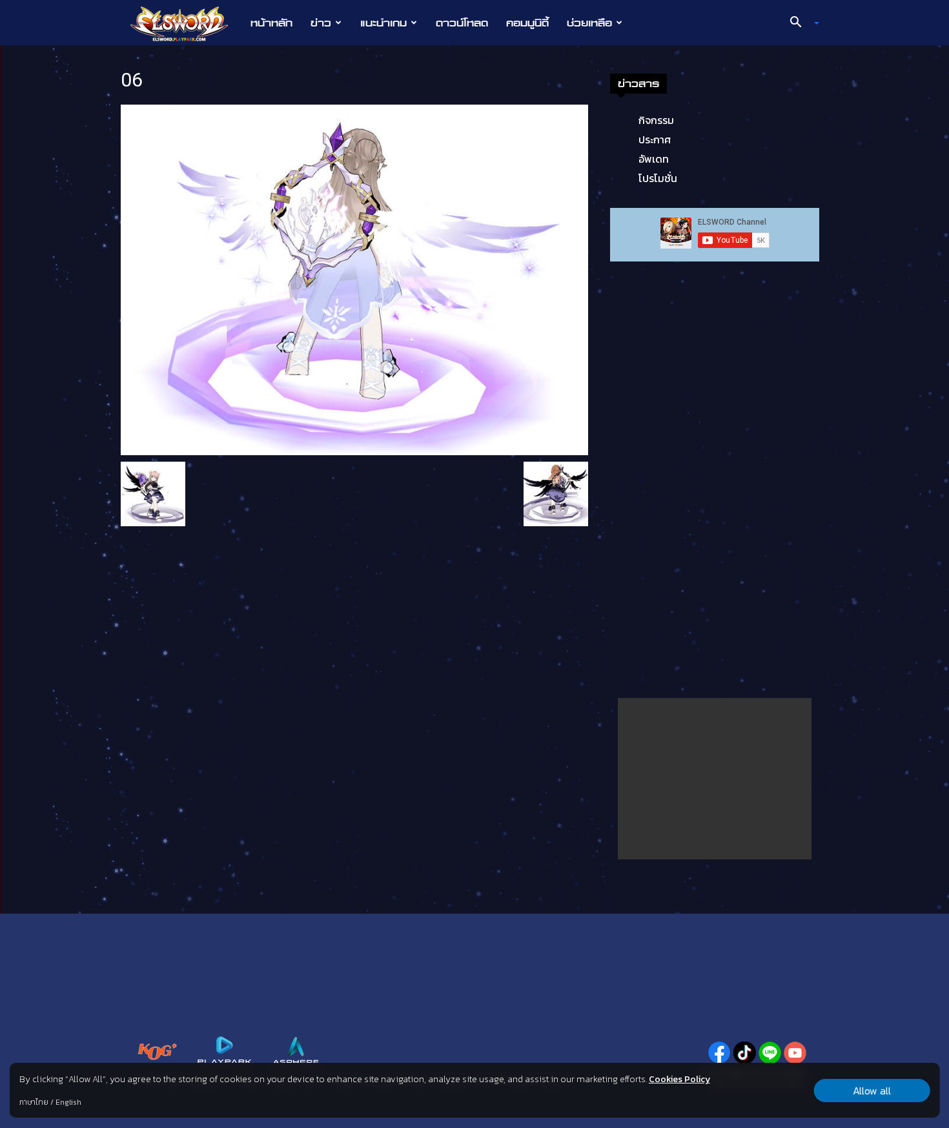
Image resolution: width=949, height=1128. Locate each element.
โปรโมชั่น (657, 178)
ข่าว (321, 22)
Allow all (872, 1090)
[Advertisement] (714, 778)
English (68, 1102)
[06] (354, 279)
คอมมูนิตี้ (527, 22)
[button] (800, 23)
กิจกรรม (656, 120)
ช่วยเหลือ (589, 22)
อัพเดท (653, 159)
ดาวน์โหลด (462, 22)
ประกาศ (654, 139)
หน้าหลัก (271, 22)
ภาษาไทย (33, 1102)
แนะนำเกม (383, 22)
